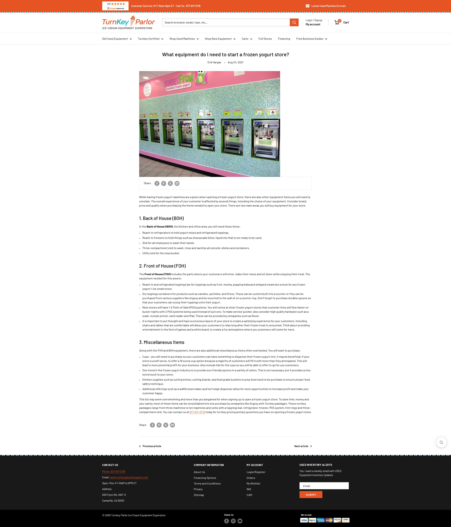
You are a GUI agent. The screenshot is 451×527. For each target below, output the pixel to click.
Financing (284, 38)
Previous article (152, 446)
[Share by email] (177, 183)
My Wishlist (253, 483)
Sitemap (199, 494)
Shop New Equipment (218, 38)
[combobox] (226, 22)
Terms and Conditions (207, 483)
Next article (301, 446)
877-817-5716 (197, 412)
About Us (199, 472)
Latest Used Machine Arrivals (328, 5)
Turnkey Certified (148, 38)
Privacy (198, 489)
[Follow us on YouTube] (239, 521)
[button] (441, 442)
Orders (251, 477)
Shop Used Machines (182, 38)
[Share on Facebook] (157, 183)
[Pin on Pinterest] (163, 183)
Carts (245, 38)
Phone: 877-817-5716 (113, 471)
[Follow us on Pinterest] (233, 521)
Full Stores (265, 38)
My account (313, 24)
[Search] (294, 22)
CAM (249, 494)
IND (249, 489)
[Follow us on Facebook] (226, 521)
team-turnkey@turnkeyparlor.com (128, 477)
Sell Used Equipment (115, 38)
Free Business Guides (309, 38)
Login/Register (256, 472)
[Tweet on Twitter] (170, 183)
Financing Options (205, 477)
